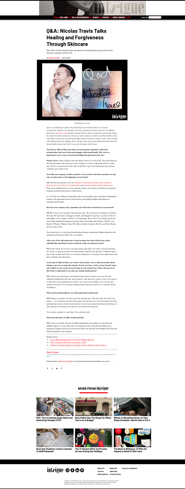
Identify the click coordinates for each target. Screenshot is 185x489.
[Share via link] (62, 368)
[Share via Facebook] (47, 368)
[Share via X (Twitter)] (52, 368)
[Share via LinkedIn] (57, 368)
